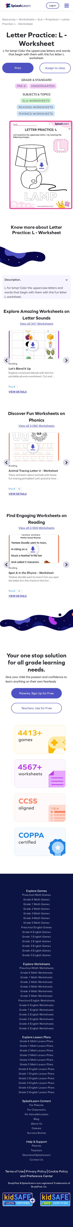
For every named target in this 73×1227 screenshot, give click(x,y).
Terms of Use (15, 1171)
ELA (40, 19)
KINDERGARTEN (42, 86)
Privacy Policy (36, 1171)
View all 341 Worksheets (36, 323)
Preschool (51, 19)
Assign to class (55, 68)
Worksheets (26, 19)
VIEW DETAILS (18, 391)
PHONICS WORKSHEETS (36, 113)
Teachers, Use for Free (36, 708)
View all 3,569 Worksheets (36, 527)
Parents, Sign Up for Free (36, 693)
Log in (52, 5)
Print (18, 68)
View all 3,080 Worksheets (36, 425)
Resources (9, 19)
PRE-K (21, 86)
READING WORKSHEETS (36, 107)
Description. (12, 279)
